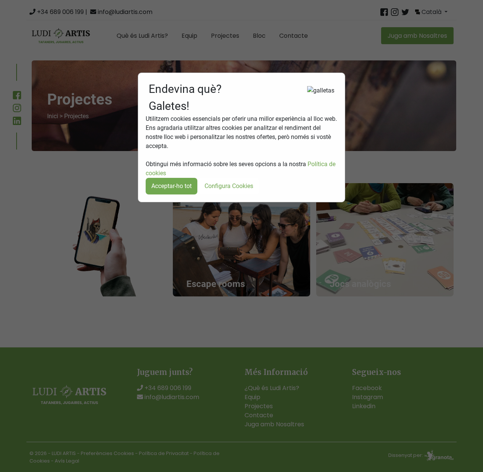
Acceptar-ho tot (171, 186)
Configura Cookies (229, 186)
